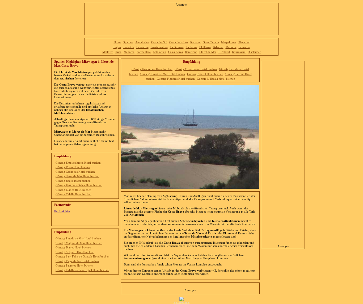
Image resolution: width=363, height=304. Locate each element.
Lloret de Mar (207, 51)
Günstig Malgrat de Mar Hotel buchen (79, 242)
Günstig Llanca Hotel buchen (73, 189)
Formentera (144, 51)
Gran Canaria (211, 42)
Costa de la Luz (178, 42)
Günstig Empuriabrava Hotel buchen (78, 162)
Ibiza (118, 51)
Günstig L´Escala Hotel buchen (216, 78)
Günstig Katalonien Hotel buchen (152, 69)
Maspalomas (228, 42)
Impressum (239, 51)
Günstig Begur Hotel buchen (73, 180)
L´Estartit (224, 51)
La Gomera (177, 47)
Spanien (128, 42)
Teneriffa (128, 47)
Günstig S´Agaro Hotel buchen (75, 252)
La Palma (191, 47)
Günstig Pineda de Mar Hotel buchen (78, 238)
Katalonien (159, 51)
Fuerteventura (159, 47)
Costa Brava (175, 51)
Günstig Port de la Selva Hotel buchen (79, 185)
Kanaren (195, 42)
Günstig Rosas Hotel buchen (73, 167)
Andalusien (142, 42)
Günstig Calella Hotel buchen (73, 194)
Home (117, 42)
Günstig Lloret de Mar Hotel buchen (162, 73)
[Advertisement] (181, 19)
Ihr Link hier (62, 211)
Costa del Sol (159, 42)
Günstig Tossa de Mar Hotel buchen (77, 176)
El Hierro (205, 47)
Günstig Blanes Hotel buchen (73, 247)
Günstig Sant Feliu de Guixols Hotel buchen (82, 256)
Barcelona (191, 51)
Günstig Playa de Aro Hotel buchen (77, 261)
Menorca (129, 51)
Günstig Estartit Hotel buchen (205, 73)
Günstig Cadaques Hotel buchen (75, 171)
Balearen (218, 47)
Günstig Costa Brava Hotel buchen (196, 69)
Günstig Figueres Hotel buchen (176, 78)
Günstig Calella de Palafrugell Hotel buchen (82, 270)
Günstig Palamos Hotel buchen (74, 265)
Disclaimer (254, 51)
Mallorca (231, 47)
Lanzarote (142, 47)
